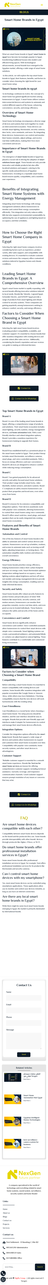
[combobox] (18, 1267)
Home (5, 1209)
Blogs (5, 1216)
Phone (9, 1017)
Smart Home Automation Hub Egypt (33, 1096)
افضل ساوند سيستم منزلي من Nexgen (32, 1075)
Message (10, 1030)
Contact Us (25, 388)
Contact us (7, 1220)
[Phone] (3, 1273)
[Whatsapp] (3, 1279)
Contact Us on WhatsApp (25, 399)
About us (6, 1213)
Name (8, 992)
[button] (42, 5)
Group (23, 1278)
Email (8, 1005)
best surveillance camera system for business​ (31, 1142)
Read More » (27, 1079)
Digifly (17, 1278)
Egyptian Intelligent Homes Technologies (32, 1119)
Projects (6, 1224)
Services (6, 1228)
